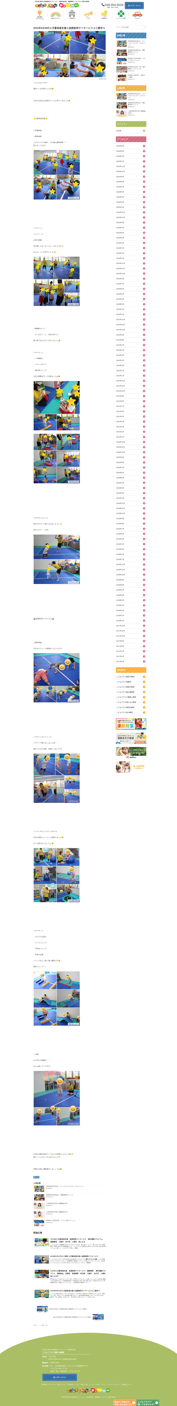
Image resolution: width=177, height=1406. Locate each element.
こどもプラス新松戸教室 (125, 677)
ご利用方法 (70, 1384)
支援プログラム (61, 1384)
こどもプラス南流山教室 (125, 707)
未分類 (37, 1177)
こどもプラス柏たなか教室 (126, 702)
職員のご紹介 (84, 1384)
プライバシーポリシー (114, 1384)
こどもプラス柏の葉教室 (125, 692)
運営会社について (127, 1384)
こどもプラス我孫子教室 (125, 687)
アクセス (103, 1384)
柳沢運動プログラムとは (48, 1384)
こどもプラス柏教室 (123, 682)
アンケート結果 (94, 1384)
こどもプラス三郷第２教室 (126, 697)
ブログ (77, 1384)
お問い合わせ (136, 5)
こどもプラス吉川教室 (124, 712)
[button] (144, 27)
